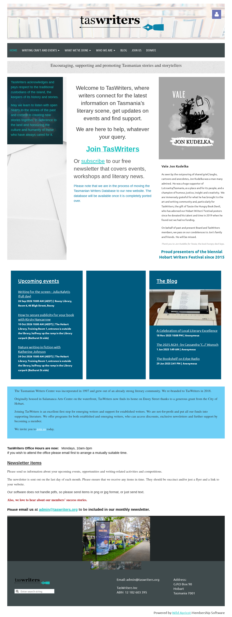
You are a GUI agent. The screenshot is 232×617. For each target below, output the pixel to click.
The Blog (167, 281)
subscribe (93, 161)
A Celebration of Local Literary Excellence (187, 330)
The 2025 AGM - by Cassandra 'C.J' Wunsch (187, 344)
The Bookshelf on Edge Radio (178, 358)
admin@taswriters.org (58, 509)
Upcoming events (38, 281)
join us (41, 429)
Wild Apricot (181, 612)
